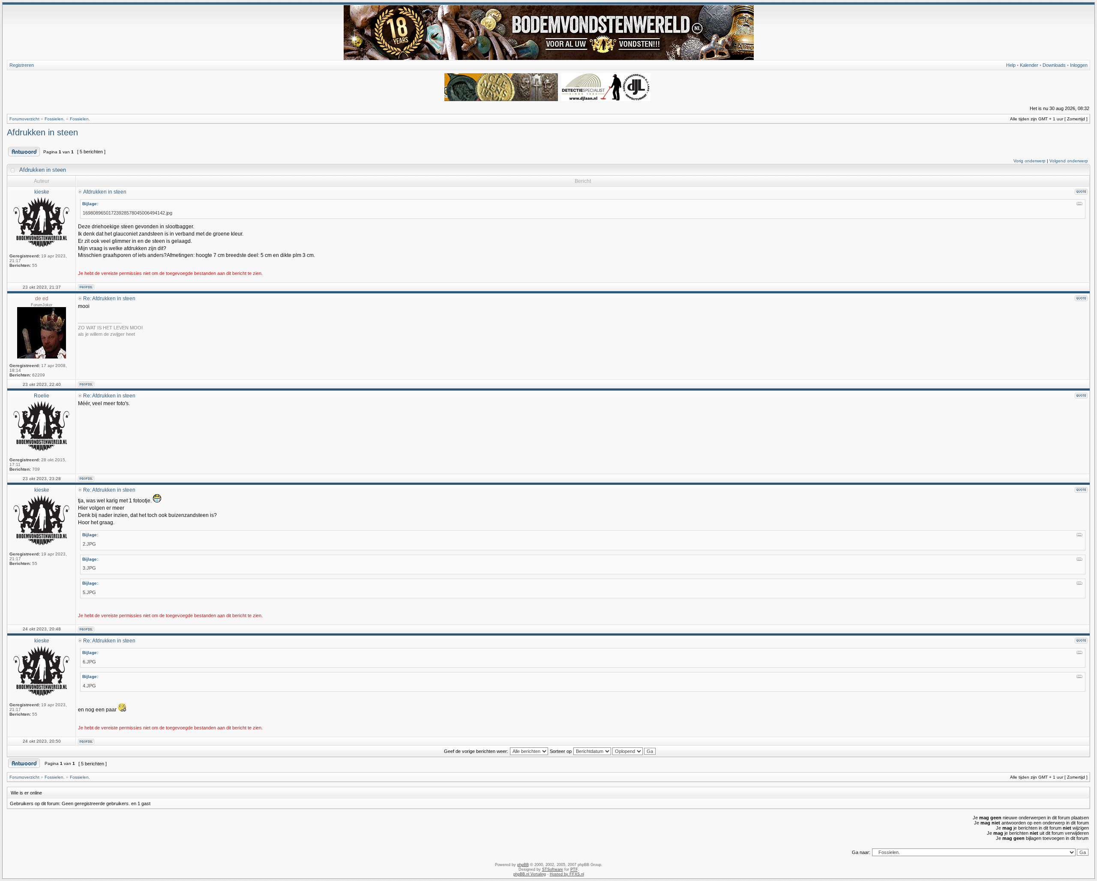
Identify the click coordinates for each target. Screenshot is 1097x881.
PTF (574, 869)
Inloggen (1079, 65)
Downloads (1054, 65)
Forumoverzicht (24, 118)
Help (1011, 65)
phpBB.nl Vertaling (529, 874)
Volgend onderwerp (1068, 160)
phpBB (523, 865)
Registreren (21, 65)
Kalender (1029, 65)
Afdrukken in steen (42, 132)
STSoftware (552, 869)
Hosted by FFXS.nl (567, 874)
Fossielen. (55, 118)
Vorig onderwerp (1029, 160)
